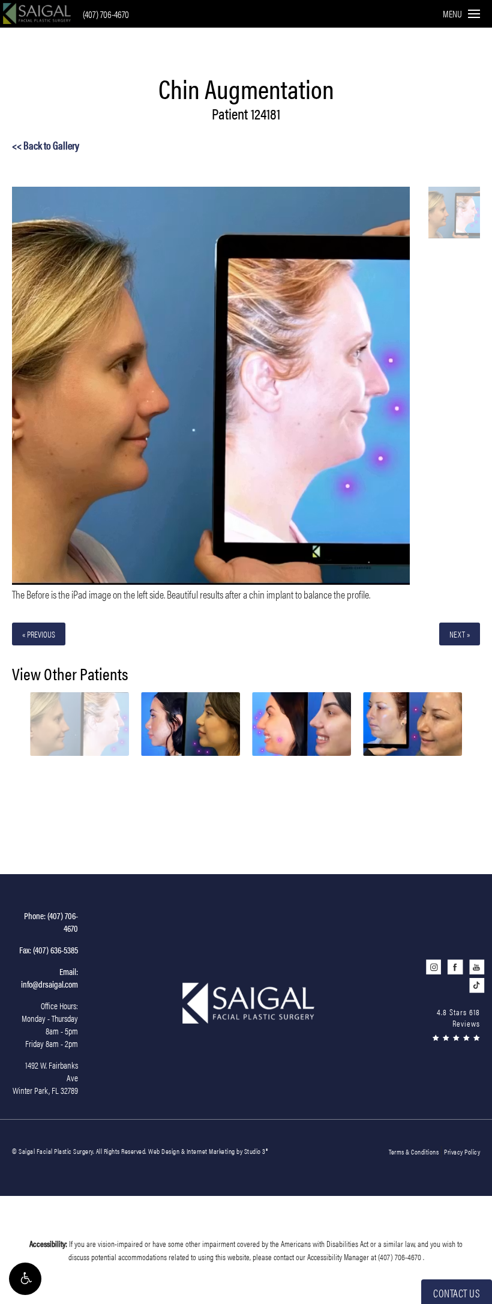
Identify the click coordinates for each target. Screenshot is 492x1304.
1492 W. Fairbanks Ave (45, 1077)
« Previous (38, 634)
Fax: (48, 949)
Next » (459, 634)
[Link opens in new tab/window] (433, 966)
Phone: (51, 921)
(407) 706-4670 (106, 14)
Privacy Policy (462, 1151)
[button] (25, 1279)
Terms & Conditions (414, 1151)
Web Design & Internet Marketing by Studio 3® (208, 1151)
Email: (49, 977)
